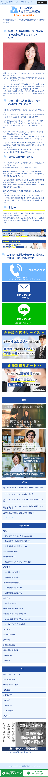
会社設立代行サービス (11, 674)
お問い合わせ (8, 711)
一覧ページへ (9, 518)
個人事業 (6, 629)
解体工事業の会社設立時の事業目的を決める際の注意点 (23, 488)
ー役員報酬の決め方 (10, 551)
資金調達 (6, 640)
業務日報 (6, 660)
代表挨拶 (6, 700)
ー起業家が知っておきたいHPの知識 (17, 562)
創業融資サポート (10, 679)
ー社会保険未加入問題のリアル (15, 546)
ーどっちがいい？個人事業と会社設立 (17, 536)
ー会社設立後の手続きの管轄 (14, 624)
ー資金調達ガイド (10, 557)
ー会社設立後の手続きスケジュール (16, 619)
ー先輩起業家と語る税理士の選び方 (16, 541)
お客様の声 (7, 655)
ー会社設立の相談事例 (11, 572)
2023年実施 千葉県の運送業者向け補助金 (18, 513)
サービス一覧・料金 (10, 685)
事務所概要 (7, 705)
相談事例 (6, 567)
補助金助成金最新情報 (11, 583)
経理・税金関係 (9, 634)
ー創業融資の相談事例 (11, 577)
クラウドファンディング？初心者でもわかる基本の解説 (23, 500)
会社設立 (6, 598)
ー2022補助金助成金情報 (12, 588)
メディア (6, 716)
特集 (5, 531)
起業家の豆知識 (9, 645)
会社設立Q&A (8, 690)
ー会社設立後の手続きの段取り (15, 614)
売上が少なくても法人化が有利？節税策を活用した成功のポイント (23, 507)
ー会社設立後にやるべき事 (13, 608)
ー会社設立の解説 (10, 603)
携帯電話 (24, 279)
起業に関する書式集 (10, 650)
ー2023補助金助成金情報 (12, 593)
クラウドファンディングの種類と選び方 (18, 494)
